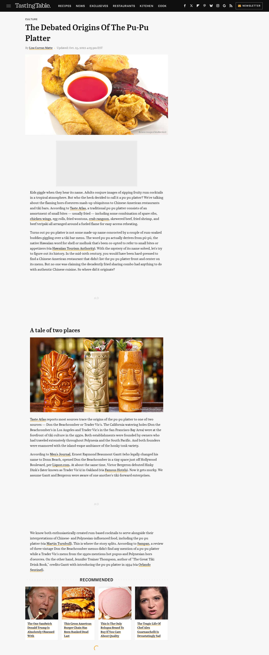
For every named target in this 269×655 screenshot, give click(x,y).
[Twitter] (191, 6)
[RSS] (231, 6)
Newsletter (251, 5)
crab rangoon (99, 218)
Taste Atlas (78, 208)
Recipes (64, 6)
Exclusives (99, 6)
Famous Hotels (116, 469)
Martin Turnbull (58, 543)
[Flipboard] (198, 6)
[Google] (224, 6)
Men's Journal (60, 454)
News (80, 6)
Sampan (143, 543)
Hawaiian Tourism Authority (73, 248)
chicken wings (40, 218)
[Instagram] (218, 6)
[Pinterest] (204, 6)
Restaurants (124, 6)
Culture (31, 19)
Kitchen (146, 6)
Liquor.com (60, 464)
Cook (162, 6)
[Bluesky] (211, 6)
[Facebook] (185, 6)
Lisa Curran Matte (41, 48)
